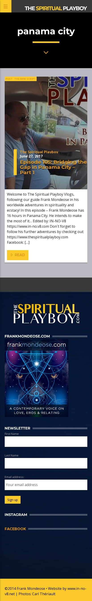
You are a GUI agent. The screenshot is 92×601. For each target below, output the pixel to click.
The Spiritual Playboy (39, 151)
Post (9, 78)
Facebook (15, 529)
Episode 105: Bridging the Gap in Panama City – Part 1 (53, 167)
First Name (12, 434)
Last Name (12, 455)
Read (19, 255)
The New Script (25, 78)
